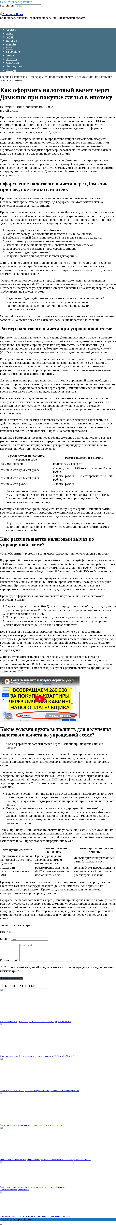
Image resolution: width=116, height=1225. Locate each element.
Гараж (10, 37)
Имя (4, 932)
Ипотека (11, 59)
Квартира (12, 62)
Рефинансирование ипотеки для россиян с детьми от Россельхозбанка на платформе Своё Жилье (45, 1159)
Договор (11, 40)
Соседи (11, 70)
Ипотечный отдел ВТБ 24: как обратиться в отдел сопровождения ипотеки (35, 1216)
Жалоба (11, 44)
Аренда (11, 29)
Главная (5, 76)
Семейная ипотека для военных (14, 1189)
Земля (10, 55)
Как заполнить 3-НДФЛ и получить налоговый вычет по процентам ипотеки (35, 1021)
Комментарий (9, 960)
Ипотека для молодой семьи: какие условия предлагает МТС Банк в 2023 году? (37, 1056)
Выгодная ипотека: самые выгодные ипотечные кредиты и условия (31, 1125)
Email (5, 938)
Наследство (14, 66)
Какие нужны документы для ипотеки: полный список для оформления (33, 1187)
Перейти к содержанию (16, 2)
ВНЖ (9, 33)
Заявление (13, 51)
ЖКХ (9, 48)
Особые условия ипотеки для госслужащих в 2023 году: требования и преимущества (39, 1090)
